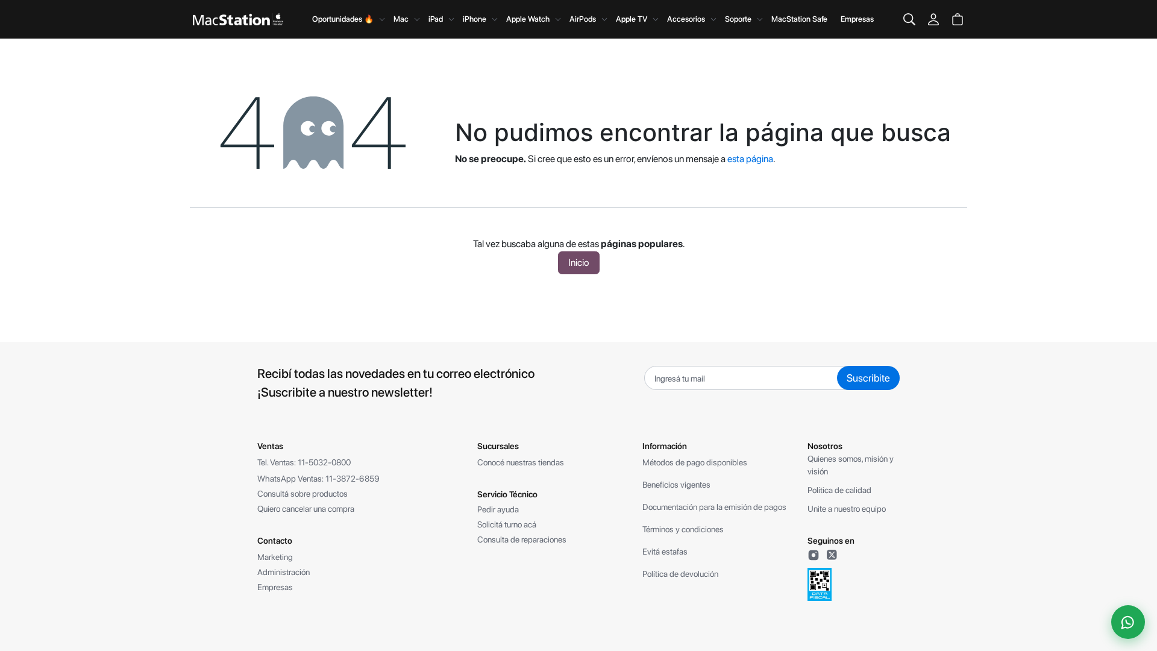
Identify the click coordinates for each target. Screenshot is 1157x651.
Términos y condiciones (683, 529)
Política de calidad (839, 490)
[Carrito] (957, 19)
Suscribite (868, 378)
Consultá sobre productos (302, 493)
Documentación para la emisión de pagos (714, 507)
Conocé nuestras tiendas (520, 462)
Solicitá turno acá (506, 524)
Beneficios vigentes (676, 484)
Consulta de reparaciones (521, 539)
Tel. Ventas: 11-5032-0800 (304, 462)
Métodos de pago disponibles (694, 462)
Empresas (857, 19)
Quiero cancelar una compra (305, 509)
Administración (283, 572)
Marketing (275, 557)
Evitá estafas (665, 551)
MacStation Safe (799, 19)
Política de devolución (680, 574)
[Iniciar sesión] (933, 19)
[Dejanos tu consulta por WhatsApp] (1128, 622)
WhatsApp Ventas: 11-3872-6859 (318, 478)
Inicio (578, 262)
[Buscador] (909, 19)
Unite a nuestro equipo (846, 509)
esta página (750, 159)
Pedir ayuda (498, 509)
